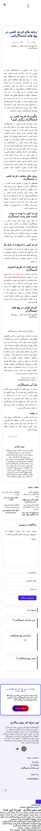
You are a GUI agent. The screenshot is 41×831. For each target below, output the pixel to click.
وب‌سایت (32, 589)
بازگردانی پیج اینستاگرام (20, 635)
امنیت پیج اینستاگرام (27, 658)
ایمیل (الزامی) (31, 581)
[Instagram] (24, 749)
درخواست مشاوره (24, 828)
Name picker (25, 378)
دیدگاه (33, 539)
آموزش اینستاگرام (16, 42)
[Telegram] (17, 749)
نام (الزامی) (32, 572)
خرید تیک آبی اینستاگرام (16, 395)
